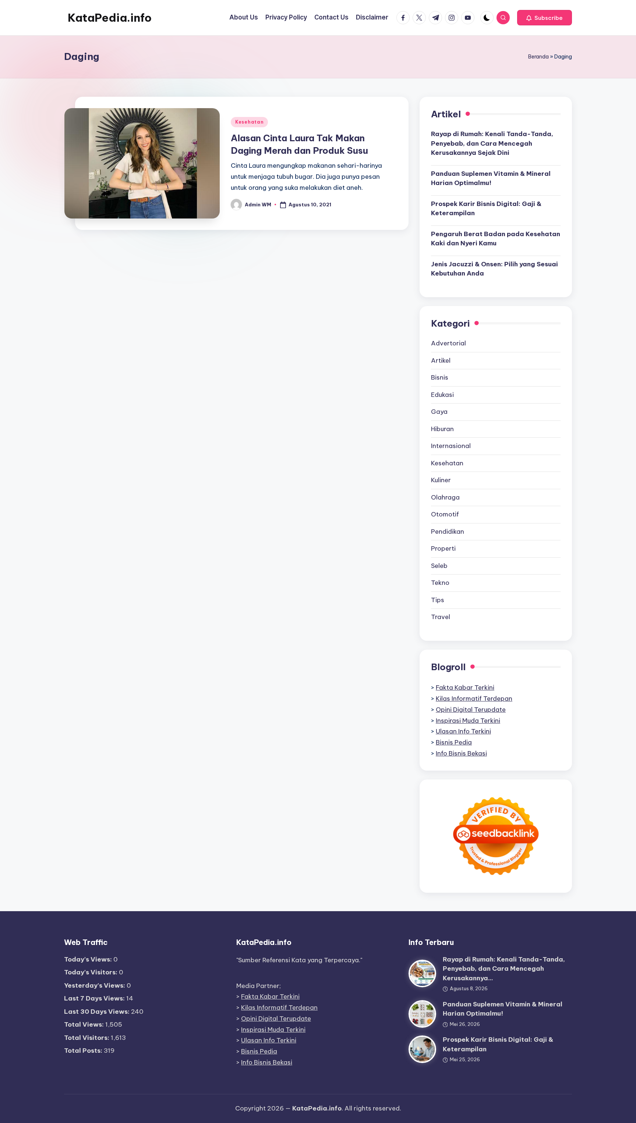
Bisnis (439, 377)
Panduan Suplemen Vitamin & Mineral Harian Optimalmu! (491, 178)
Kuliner (441, 480)
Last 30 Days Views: (97, 1011)
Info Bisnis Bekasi (461, 753)
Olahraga (445, 497)
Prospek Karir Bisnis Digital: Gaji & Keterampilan (486, 208)
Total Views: (84, 1024)
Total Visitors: (87, 1038)
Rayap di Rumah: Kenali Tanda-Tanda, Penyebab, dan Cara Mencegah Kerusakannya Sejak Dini (492, 143)
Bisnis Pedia (454, 742)
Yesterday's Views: (95, 985)
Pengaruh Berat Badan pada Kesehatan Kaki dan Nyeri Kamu (495, 239)
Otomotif (445, 514)
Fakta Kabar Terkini (465, 687)
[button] (544, 17)
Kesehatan (249, 122)
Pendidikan (447, 531)
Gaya (439, 412)
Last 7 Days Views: (95, 998)
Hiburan (442, 429)
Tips (437, 600)
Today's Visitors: (91, 972)
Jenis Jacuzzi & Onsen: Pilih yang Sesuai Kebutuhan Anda (494, 269)
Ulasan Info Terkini (463, 731)
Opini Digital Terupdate (471, 710)
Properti (443, 548)
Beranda (538, 56)
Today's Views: (88, 959)
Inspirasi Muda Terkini (468, 721)
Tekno (440, 583)
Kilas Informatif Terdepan (474, 698)
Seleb (439, 566)
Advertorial (448, 343)
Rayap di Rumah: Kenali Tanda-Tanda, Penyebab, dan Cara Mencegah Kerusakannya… (504, 968)
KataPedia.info (110, 18)
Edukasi (442, 395)
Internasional (451, 446)
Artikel (441, 360)
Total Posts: (84, 1050)
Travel (440, 617)
